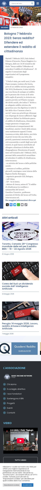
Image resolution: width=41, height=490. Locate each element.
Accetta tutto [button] (27, 485)
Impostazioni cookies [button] (11, 485)
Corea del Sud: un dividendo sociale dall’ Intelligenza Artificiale (17, 286)
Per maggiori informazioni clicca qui (20, 200)
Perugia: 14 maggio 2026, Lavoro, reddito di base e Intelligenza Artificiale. (20, 326)
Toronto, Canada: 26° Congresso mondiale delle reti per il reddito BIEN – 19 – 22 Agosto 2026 (20, 246)
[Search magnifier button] (32, 3)
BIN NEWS (4, 27)
